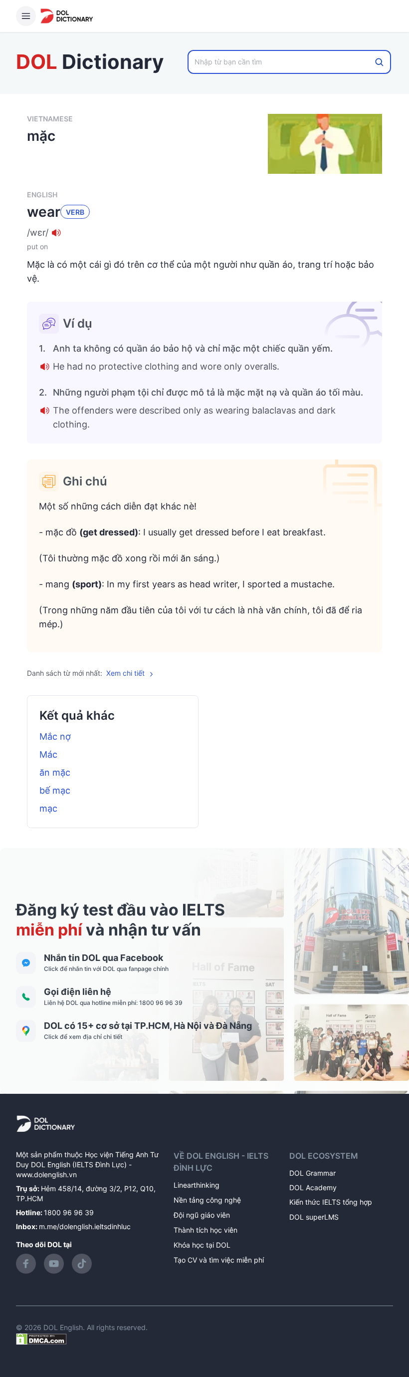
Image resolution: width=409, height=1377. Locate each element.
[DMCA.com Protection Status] (41, 1338)
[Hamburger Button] (26, 16)
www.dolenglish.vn (46, 1174)
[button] (204, 233)
